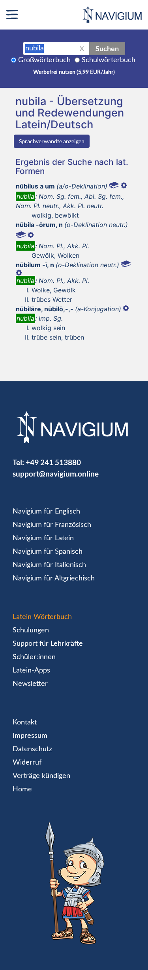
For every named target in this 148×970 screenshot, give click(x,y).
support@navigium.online (56, 473)
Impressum (30, 735)
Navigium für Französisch (52, 524)
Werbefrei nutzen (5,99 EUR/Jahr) (74, 72)
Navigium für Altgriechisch (54, 578)
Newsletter (30, 683)
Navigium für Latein (43, 538)
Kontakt (25, 722)
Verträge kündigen (41, 776)
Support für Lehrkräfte (48, 643)
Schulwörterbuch (108, 60)
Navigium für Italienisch (49, 565)
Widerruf (27, 762)
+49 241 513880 (53, 462)
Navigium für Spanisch (47, 551)
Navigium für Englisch (46, 511)
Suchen (107, 48)
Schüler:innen (34, 657)
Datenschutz (32, 749)
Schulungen (31, 630)
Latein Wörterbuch (42, 617)
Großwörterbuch (44, 60)
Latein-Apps (31, 670)
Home (22, 789)
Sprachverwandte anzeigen (51, 141)
